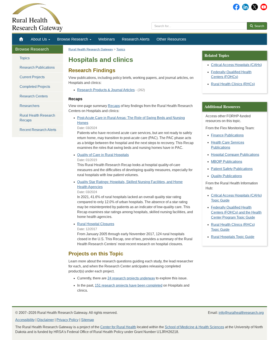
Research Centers (34, 96)
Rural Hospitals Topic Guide (232, 237)
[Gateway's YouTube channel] (263, 6)
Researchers (29, 106)
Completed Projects (35, 86)
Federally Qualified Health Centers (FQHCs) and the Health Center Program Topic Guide (236, 212)
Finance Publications (227, 135)
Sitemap (87, 320)
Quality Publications (226, 176)
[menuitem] (21, 39)
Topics (25, 58)
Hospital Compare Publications (235, 154)
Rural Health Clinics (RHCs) (233, 84)
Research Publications (37, 67)
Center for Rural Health (118, 327)
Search (258, 26)
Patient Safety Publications (232, 169)
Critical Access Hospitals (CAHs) (236, 65)
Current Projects (32, 77)
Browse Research (73, 39)
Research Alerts (136, 39)
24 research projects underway (131, 278)
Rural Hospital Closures (95, 224)
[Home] (21, 39)
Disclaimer (45, 320)
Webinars (106, 39)
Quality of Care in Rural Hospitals (103, 155)
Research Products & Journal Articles (106, 90)
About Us (39, 39)
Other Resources (171, 39)
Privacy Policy (67, 320)
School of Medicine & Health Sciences (194, 327)
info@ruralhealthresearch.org (241, 312)
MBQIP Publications (226, 161)
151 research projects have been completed (128, 285)
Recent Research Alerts (38, 130)
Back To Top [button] (265, 335)
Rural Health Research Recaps (37, 118)
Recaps (114, 106)
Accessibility (25, 320)
